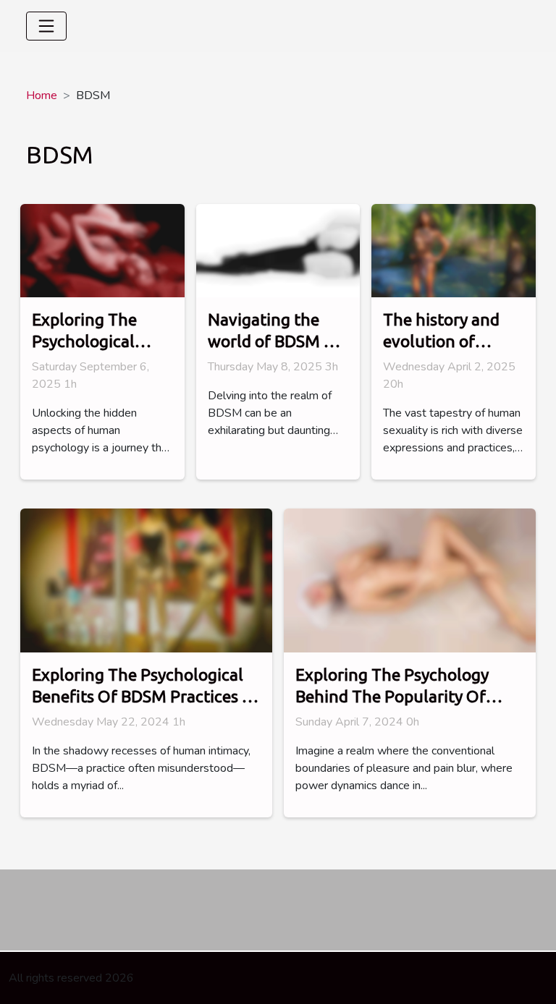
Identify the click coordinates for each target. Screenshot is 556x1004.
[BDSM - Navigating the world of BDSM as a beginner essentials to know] (278, 250)
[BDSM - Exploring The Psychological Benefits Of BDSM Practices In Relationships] (146, 580)
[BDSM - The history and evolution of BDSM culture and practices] (453, 250)
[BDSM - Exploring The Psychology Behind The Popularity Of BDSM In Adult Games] (410, 580)
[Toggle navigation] (46, 26)
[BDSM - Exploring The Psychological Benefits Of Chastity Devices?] (102, 250)
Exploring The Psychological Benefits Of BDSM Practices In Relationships (144, 696)
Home (41, 95)
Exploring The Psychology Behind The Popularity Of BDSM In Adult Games (392, 696)
